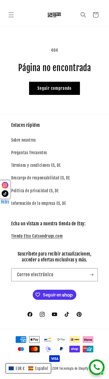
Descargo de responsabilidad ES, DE (40, 178)
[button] (11, 15)
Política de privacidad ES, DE (35, 190)
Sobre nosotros (23, 140)
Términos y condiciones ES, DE (36, 165)
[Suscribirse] (91, 274)
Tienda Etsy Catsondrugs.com (37, 236)
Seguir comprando (54, 88)
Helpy (5, 201)
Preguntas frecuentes (29, 152)
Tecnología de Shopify (74, 369)
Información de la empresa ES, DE (38, 203)
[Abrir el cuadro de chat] (97, 367)
